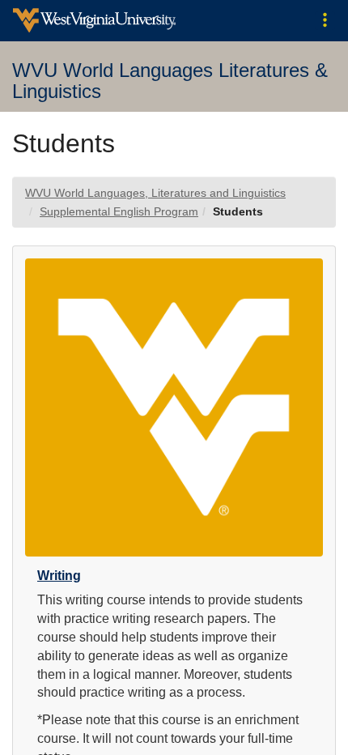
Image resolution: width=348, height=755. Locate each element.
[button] (325, 20)
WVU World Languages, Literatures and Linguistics (155, 192)
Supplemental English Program (119, 211)
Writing (59, 575)
